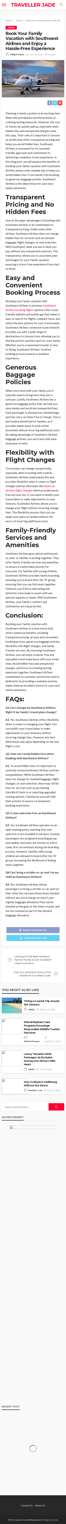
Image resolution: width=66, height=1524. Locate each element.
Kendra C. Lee (35, 1090)
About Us (40, 1505)
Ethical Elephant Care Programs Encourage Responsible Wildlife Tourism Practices (42, 1027)
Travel (11, 27)
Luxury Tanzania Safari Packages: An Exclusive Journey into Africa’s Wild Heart (39, 1059)
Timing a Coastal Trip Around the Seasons (41, 1003)
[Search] (61, 5)
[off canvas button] (4, 5)
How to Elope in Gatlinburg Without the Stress (40, 1083)
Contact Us (27, 1505)
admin (31, 1009)
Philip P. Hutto (17, 54)
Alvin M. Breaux (31, 1041)
